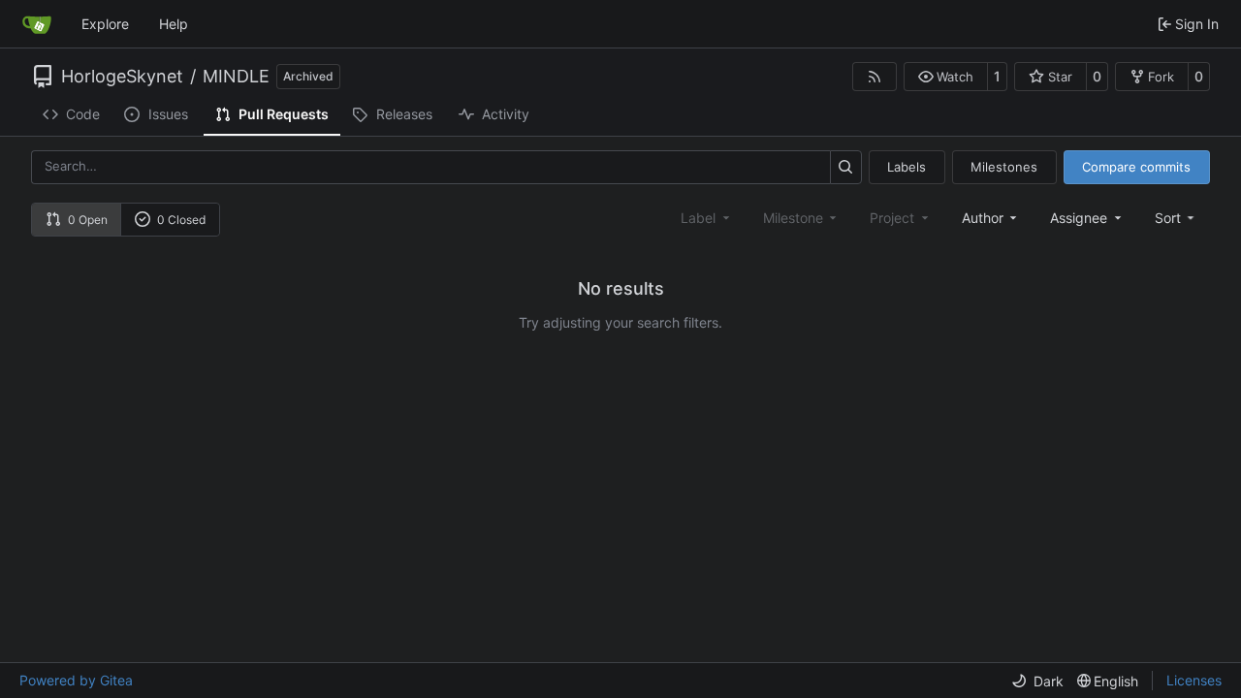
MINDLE (236, 76)
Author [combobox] (982, 217)
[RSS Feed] (874, 76)
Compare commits (1136, 166)
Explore (105, 24)
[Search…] (846, 167)
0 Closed (181, 219)
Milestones (1004, 166)
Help (173, 24)
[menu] (1176, 218)
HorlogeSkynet (122, 76)
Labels (906, 166)
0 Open (88, 219)
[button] (946, 76)
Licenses (1194, 680)
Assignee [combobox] (1078, 217)
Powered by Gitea (76, 680)
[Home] (37, 24)
